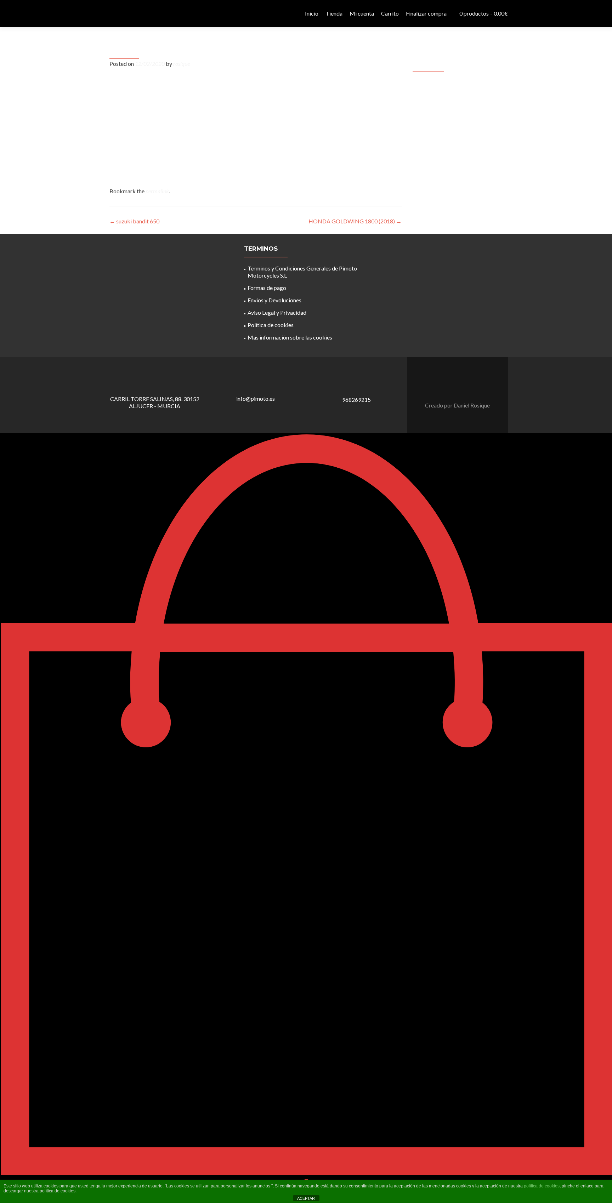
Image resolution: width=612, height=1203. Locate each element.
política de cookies (542, 1186)
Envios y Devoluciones (274, 300)
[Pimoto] (122, 13)
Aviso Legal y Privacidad (277, 312)
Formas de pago (267, 287)
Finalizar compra (426, 13)
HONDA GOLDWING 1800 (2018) (355, 221)
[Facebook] (453, 388)
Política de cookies (271, 324)
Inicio (311, 13)
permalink (157, 191)
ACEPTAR (306, 1198)
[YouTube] (461, 388)
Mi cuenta (362, 13)
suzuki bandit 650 (134, 221)
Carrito (390, 13)
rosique (181, 63)
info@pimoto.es (255, 398)
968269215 (356, 399)
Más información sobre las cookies (290, 337)
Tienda (333, 13)
